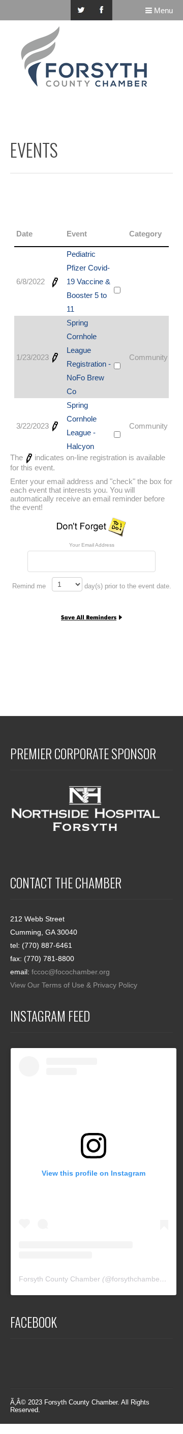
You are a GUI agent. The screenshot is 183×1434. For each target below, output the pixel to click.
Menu (162, 10)
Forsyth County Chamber (59, 1279)
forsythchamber (137, 1279)
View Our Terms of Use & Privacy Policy (73, 985)
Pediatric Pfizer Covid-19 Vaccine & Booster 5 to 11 (88, 281)
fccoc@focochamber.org (71, 972)
